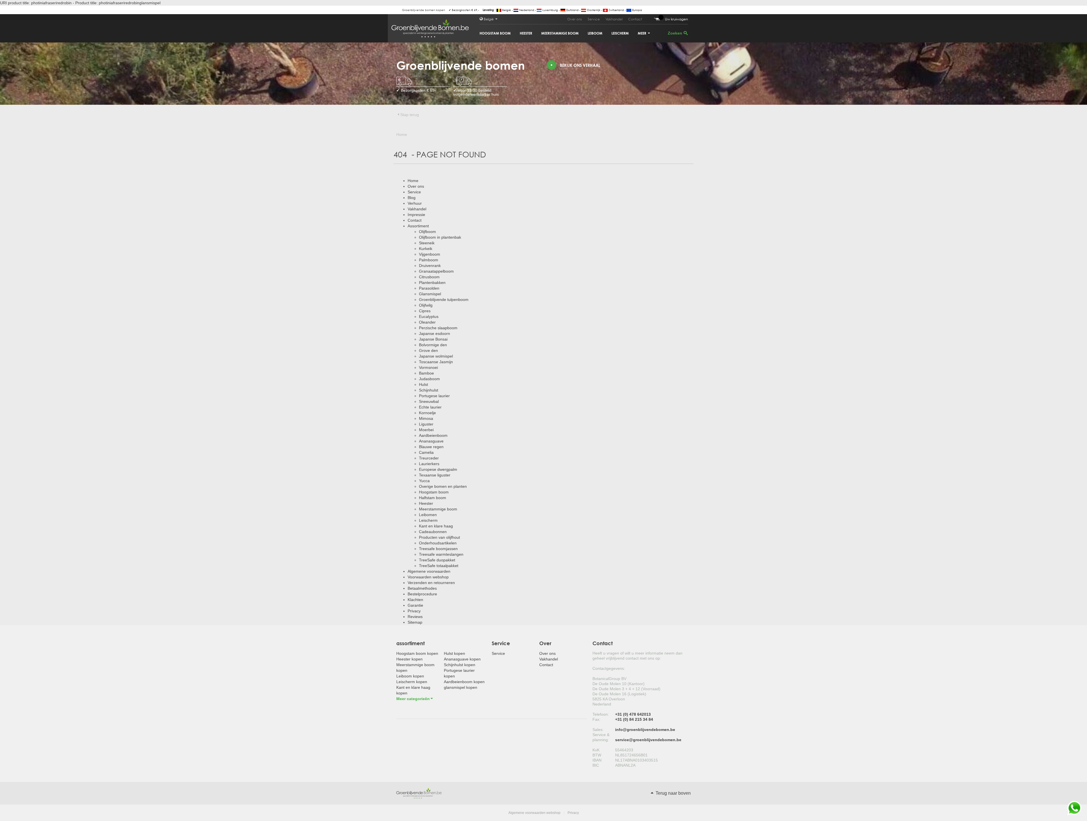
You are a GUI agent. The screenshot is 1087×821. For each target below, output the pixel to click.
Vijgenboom (429, 254)
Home (413, 180)
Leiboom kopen (410, 676)
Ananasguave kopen (462, 659)
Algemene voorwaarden (429, 571)
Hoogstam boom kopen (417, 653)
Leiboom (595, 33)
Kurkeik (425, 248)
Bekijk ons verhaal (580, 65)
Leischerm (620, 33)
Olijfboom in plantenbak (440, 237)
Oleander (427, 322)
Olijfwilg (426, 305)
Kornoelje (427, 413)
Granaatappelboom (436, 271)
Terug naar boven (672, 793)
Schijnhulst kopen (459, 664)
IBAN (597, 760)
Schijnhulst (428, 390)
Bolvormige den (433, 345)
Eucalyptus (428, 316)
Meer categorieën (413, 698)
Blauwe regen (431, 446)
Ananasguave (431, 441)
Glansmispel (430, 294)
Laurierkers (429, 463)
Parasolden (429, 288)
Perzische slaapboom (438, 328)
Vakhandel (613, 19)
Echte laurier (430, 407)
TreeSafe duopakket (437, 560)
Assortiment (418, 226)
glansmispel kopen (460, 687)
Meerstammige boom (560, 33)
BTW (596, 755)
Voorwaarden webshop (428, 577)
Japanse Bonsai (433, 339)
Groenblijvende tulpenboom (443, 299)
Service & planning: (600, 737)
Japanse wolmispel (436, 356)
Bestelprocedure (422, 594)
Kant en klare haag (436, 526)
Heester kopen (409, 659)
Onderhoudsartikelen (438, 543)
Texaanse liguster (434, 475)
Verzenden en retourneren (431, 582)
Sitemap (415, 622)
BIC (595, 765)
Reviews (415, 616)
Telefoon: (600, 714)
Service (594, 19)
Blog (412, 197)
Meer (642, 33)
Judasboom (429, 379)
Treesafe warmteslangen (441, 554)
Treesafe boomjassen (438, 548)
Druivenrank (430, 265)
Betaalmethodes (422, 588)
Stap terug (409, 114)
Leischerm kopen (411, 681)
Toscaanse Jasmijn (436, 362)
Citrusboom (429, 277)
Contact (635, 19)
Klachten (415, 599)
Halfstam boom (432, 497)
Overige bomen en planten (443, 486)
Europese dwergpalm (438, 469)
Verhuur (415, 203)
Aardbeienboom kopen (464, 681)
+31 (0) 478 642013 (633, 714)
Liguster (426, 424)
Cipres (425, 311)
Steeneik (427, 243)
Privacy (414, 611)
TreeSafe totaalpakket (438, 565)
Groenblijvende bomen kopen (423, 10)
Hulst (423, 384)
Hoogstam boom (495, 33)
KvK (596, 750)
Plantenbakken (432, 282)
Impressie (416, 214)
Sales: (598, 729)
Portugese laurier (434, 396)
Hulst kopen (454, 653)
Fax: (596, 719)
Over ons (574, 19)
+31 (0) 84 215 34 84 (634, 719)
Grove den (428, 350)
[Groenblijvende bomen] (419, 792)
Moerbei (426, 429)
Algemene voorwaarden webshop (534, 813)
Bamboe (426, 373)
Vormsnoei (428, 367)
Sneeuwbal (429, 401)
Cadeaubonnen (433, 531)
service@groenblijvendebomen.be (648, 739)
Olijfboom (427, 231)
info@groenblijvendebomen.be (645, 729)
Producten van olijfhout (439, 537)
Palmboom (428, 260)
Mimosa (426, 418)
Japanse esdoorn (434, 333)
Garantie (415, 605)
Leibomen (428, 514)
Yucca (424, 480)
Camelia (426, 452)
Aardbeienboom (433, 435)
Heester (526, 33)
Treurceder (429, 458)
